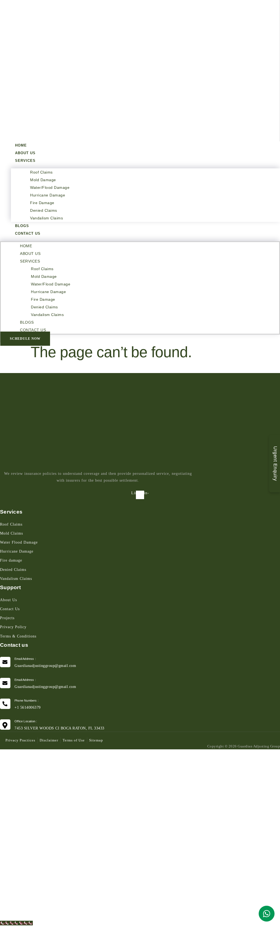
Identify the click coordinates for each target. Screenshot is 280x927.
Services (25, 161)
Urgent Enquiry (275, 463)
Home (21, 145)
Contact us (27, 233)
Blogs (22, 226)
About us (25, 153)
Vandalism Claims (46, 218)
